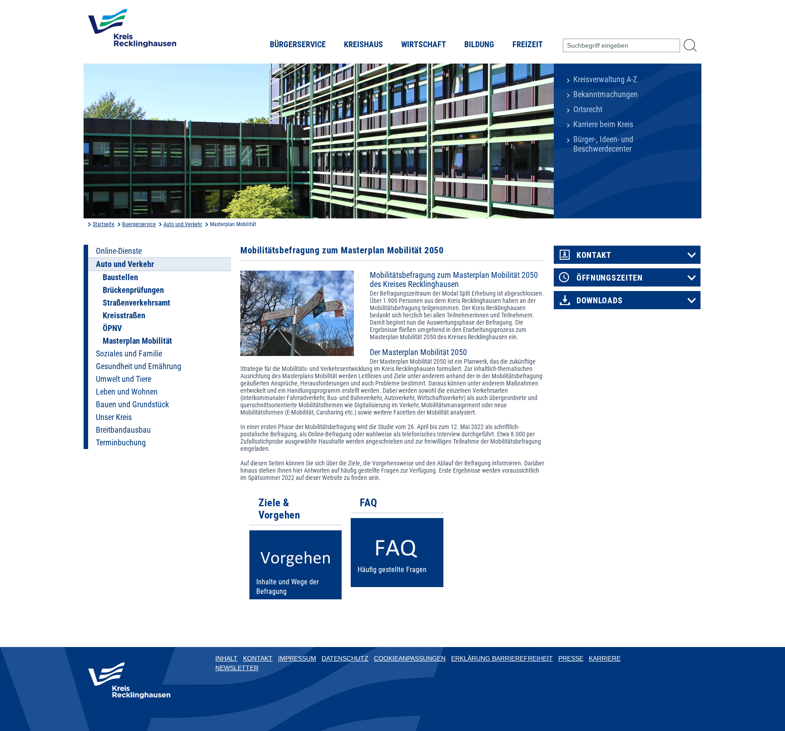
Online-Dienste (119, 251)
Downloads (599, 300)
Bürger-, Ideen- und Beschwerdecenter (603, 144)
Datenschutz (345, 658)
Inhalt (226, 658)
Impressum (297, 658)
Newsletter (236, 668)
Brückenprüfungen (133, 290)
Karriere (605, 658)
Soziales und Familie (129, 353)
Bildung (479, 44)
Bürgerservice (298, 44)
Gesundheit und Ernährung (138, 366)
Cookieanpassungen (410, 658)
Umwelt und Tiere (123, 379)
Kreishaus (363, 44)
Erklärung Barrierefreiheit (502, 658)
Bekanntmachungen (605, 94)
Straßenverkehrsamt (136, 302)
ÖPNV (112, 328)
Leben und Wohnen (127, 391)
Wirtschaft (423, 44)
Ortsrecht (587, 109)
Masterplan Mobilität (137, 341)
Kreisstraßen (124, 315)
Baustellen (120, 277)
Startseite (103, 224)
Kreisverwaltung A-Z (605, 79)
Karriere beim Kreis (603, 124)
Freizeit (527, 44)
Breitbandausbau (123, 430)
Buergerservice (139, 224)
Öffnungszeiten (609, 277)
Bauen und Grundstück (132, 404)
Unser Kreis (114, 417)
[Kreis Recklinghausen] (132, 30)
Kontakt (593, 255)
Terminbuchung (121, 442)
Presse (570, 658)
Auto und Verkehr (183, 224)
